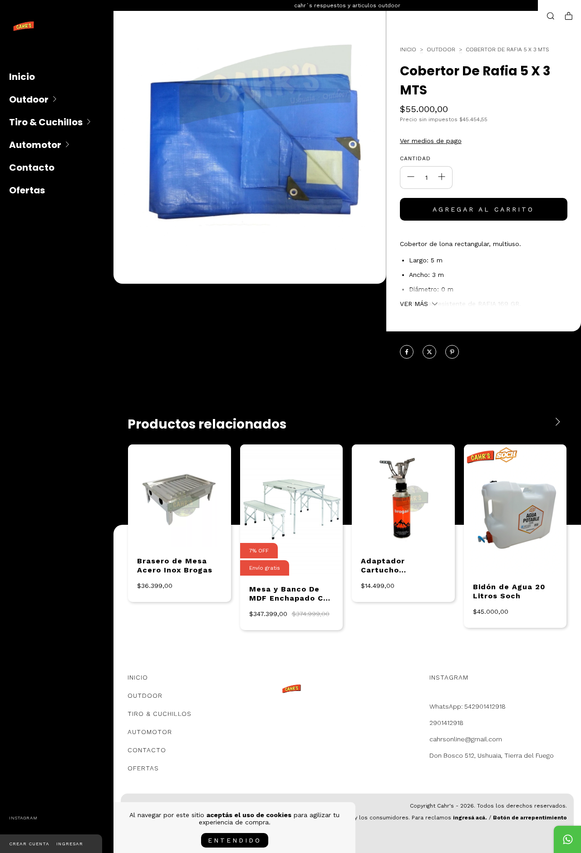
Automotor (35, 144)
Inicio (22, 76)
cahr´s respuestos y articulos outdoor (347, 5)
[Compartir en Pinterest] (452, 352)
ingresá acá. (470, 817)
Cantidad (415, 158)
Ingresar (69, 843)
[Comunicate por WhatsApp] (567, 839)
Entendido (234, 840)
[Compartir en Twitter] (429, 352)
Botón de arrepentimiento (530, 817)
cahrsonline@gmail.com (465, 739)
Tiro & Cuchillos (46, 122)
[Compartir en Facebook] (407, 352)
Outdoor (29, 99)
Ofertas (27, 190)
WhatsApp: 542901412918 (467, 706)
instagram (23, 817)
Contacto (31, 167)
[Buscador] (550, 16)
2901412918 (446, 722)
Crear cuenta (29, 843)
